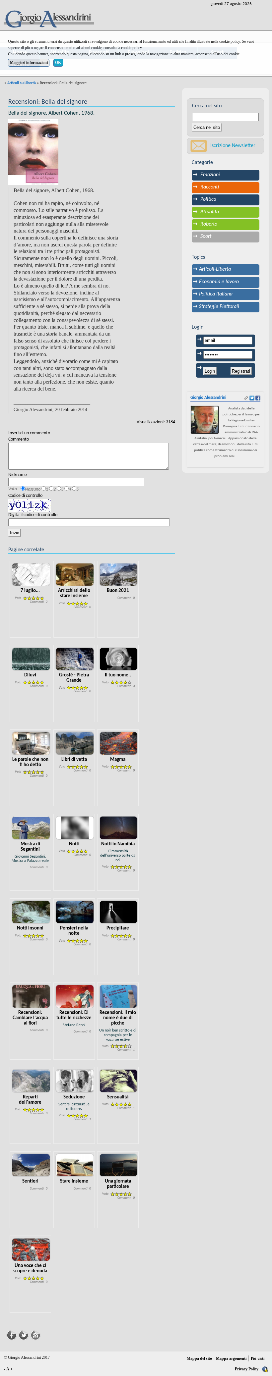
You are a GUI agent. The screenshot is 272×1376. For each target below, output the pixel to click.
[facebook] (257, 398)
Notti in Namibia (118, 844)
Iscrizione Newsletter (232, 145)
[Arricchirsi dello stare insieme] (74, 574)
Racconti (209, 187)
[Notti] (74, 827)
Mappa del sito (199, 1358)
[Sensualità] (118, 1081)
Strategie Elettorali (219, 306)
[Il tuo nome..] (118, 659)
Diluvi (30, 675)
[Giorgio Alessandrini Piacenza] (48, 19)
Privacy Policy (246, 1369)
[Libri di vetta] (74, 743)
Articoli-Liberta (215, 269)
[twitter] (251, 398)
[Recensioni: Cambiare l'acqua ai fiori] (31, 996)
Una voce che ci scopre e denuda (30, 1268)
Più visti (257, 1358)
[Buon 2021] (118, 574)
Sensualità (117, 1097)
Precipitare (117, 928)
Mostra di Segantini (30, 847)
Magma (117, 759)
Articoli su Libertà (21, 83)
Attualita (209, 212)
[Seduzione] (74, 1081)
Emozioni (210, 175)
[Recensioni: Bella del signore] (33, 152)
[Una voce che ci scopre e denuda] (31, 1249)
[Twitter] (23, 1334)
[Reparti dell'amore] (31, 1081)
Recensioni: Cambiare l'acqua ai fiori (30, 1018)
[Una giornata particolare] (118, 1165)
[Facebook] (11, 1334)
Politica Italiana (216, 294)
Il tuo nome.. (118, 675)
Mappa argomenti (231, 1358)
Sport (205, 236)
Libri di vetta (74, 759)
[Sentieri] (31, 1165)
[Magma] (118, 743)
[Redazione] (265, 1369)
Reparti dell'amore (30, 1100)
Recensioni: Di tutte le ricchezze (74, 1015)
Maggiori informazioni (29, 63)
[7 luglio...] (31, 574)
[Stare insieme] (74, 1165)
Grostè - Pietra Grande (74, 678)
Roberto (208, 224)
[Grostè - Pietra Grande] (74, 659)
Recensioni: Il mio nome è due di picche (118, 1018)
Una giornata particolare (118, 1184)
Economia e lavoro (219, 282)
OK (58, 63)
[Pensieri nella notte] (74, 912)
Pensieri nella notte (74, 931)
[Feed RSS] (35, 1334)
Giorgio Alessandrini (208, 398)
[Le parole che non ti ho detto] (31, 743)
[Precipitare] (118, 912)
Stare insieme (74, 1181)
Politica (208, 199)
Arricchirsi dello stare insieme (74, 593)
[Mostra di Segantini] (31, 827)
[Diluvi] (31, 659)
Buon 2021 (118, 590)
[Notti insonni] (31, 912)
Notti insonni (30, 928)
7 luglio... (30, 590)
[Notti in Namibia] (118, 827)
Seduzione (74, 1097)
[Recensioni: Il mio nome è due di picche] (118, 996)
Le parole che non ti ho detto (30, 762)
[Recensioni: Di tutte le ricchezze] (74, 996)
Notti (74, 844)
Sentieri (30, 1181)
